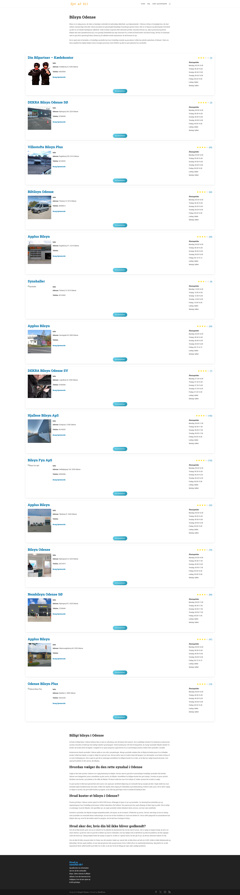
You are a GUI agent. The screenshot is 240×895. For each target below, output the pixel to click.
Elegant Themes (83, 892)
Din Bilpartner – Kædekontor (50, 57)
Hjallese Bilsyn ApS (43, 415)
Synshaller (36, 281)
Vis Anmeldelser (120, 91)
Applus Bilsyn (39, 236)
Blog (148, 4)
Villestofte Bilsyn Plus (45, 147)
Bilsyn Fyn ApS (40, 460)
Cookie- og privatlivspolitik (159, 4)
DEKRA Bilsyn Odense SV (48, 370)
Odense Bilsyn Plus (43, 683)
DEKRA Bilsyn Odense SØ (48, 102)
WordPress (101, 892)
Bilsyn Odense (39, 549)
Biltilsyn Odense (41, 191)
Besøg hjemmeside (59, 77)
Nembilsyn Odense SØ (45, 594)
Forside (143, 4)
